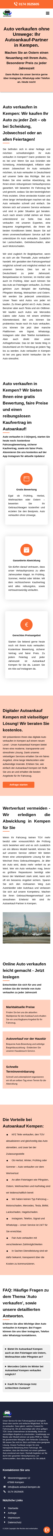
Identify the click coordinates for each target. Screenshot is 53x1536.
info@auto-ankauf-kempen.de (24, 1487)
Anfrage (12, 1513)
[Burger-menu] (47, 13)
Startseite (13, 1508)
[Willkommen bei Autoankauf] (7, 13)
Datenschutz (14, 1522)
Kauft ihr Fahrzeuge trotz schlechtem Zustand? (21, 1386)
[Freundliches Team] (7, 1412)
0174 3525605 (29, 4)
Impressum (14, 1517)
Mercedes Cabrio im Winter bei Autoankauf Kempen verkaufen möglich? (24, 1370)
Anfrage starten (19, 784)
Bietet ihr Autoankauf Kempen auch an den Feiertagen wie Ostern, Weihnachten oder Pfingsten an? (25, 1353)
